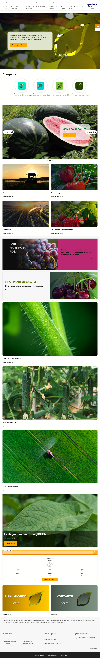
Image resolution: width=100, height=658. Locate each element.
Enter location (7, 550)
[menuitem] (6, 7)
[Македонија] (92, 4)
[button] (18, 45)
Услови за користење (52, 655)
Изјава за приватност (39, 655)
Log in (65, 2)
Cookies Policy (63, 655)
